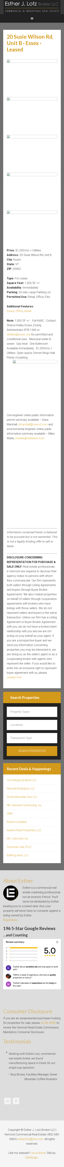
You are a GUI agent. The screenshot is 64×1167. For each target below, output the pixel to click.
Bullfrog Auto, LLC (17, 855)
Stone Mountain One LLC (22, 797)
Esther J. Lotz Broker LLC (32, 7)
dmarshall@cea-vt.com (33, 424)
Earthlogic (31, 1157)
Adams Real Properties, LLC (24, 830)
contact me (14, 677)
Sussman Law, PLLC (19, 847)
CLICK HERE (48, 1023)
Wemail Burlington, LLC (21, 788)
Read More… (11, 920)
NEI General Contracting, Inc (24, 805)
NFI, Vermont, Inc (17, 838)
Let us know (38, 1153)
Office (19, 311)
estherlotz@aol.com (30, 1139)
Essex (10, 311)
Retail (27, 311)
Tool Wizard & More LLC (21, 780)
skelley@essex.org (18, 334)
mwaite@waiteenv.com (30, 438)
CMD (10, 813)
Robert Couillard (17, 822)
